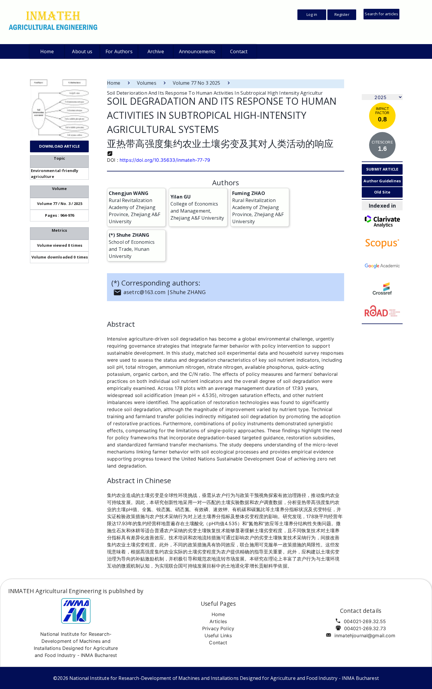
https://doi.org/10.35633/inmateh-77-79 (165, 160)
